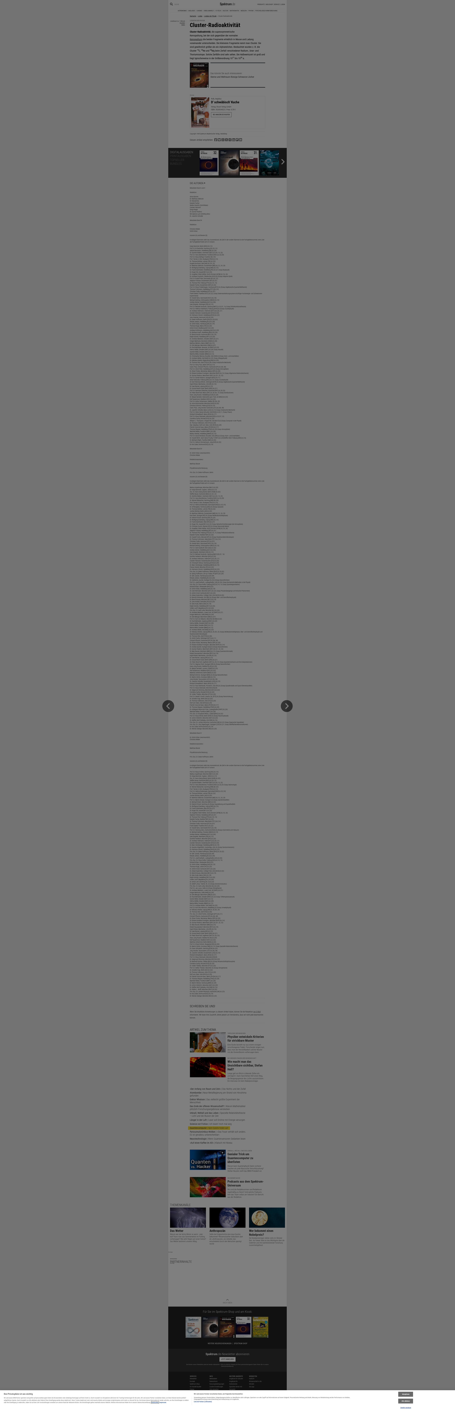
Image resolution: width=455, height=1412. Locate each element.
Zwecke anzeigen (405, 1408)
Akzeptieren (405, 1394)
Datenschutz (155, 1402)
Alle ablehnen (406, 1401)
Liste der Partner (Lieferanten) (203, 1402)
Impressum (162, 1402)
